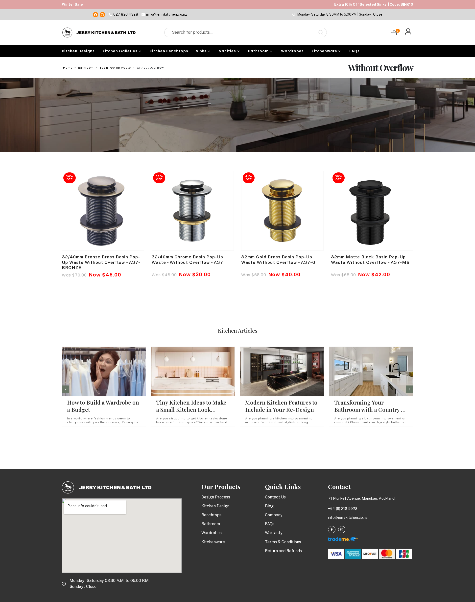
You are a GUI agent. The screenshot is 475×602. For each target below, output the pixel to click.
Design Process (215, 497)
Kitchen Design (215, 506)
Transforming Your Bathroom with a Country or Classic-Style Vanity (370, 409)
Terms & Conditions (283, 542)
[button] (65, 389)
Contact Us (275, 497)
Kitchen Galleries (120, 51)
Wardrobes (292, 51)
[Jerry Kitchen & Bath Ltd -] (99, 32)
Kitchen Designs (78, 51)
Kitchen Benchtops (169, 51)
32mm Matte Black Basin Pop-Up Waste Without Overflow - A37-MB (370, 259)
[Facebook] (95, 14)
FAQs (354, 51)
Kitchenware (324, 51)
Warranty (274, 532)
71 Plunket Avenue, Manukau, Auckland (361, 498)
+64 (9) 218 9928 (342, 508)
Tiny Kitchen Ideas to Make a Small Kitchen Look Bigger (191, 409)
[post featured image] (103, 210)
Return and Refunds (283, 550)
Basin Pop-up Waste (115, 67)
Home (67, 67)
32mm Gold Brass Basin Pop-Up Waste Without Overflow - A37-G (278, 259)
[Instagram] (102, 14)
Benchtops (211, 515)
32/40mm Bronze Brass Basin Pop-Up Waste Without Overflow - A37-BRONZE (101, 262)
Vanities (227, 51)
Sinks (201, 51)
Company (274, 515)
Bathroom (258, 51)
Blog (269, 506)
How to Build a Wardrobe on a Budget (103, 406)
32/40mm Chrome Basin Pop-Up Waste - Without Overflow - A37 (187, 259)
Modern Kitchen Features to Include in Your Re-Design (281, 406)
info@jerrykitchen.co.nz (348, 517)
